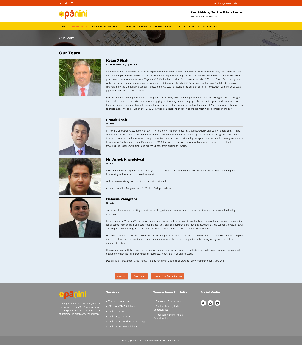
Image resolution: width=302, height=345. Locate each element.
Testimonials (163, 26)
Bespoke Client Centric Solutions (167, 276)
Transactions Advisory (119, 301)
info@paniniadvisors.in (230, 3)
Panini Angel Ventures (120, 316)
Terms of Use (174, 340)
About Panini (139, 276)
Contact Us (210, 26)
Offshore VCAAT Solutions (121, 306)
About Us (77, 26)
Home (62, 26)
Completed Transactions (168, 301)
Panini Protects (116, 311)
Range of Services (136, 26)
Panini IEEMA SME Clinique (122, 326)
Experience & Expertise (104, 26)
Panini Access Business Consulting (126, 321)
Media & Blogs (187, 26)
